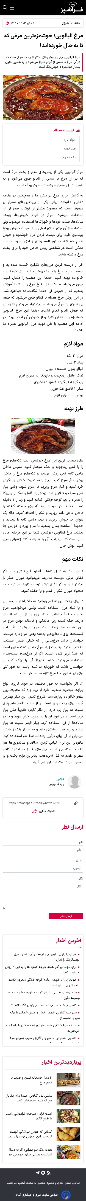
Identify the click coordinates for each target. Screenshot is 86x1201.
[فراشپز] (71, 7)
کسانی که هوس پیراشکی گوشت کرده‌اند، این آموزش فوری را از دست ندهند (28, 1134)
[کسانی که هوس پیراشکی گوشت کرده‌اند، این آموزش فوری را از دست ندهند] (68, 1134)
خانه (77, 23)
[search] (5, 7)
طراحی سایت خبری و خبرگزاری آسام (37, 1195)
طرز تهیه (70, 148)
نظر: (80, 878)
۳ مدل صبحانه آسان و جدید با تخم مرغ (31, 1080)
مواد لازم (70, 139)
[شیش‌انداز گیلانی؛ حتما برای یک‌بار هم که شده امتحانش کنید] (68, 1098)
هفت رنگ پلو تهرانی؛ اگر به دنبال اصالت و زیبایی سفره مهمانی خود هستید (29, 1152)
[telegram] (37, 1172)
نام (81, 842)
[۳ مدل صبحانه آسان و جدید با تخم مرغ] (68, 1080)
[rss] (48, 1172)
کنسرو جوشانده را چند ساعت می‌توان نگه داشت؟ (44, 1005)
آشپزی (65, 23)
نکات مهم (69, 157)
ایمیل (79, 860)
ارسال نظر (66, 916)
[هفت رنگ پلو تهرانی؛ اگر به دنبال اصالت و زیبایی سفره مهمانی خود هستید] (68, 1152)
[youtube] (42, 1172)
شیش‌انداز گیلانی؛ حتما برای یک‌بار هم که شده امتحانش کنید (29, 1098)
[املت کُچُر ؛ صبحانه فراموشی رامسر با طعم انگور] (68, 1116)
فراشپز (60, 779)
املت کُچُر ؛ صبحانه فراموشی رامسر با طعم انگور (29, 1116)
